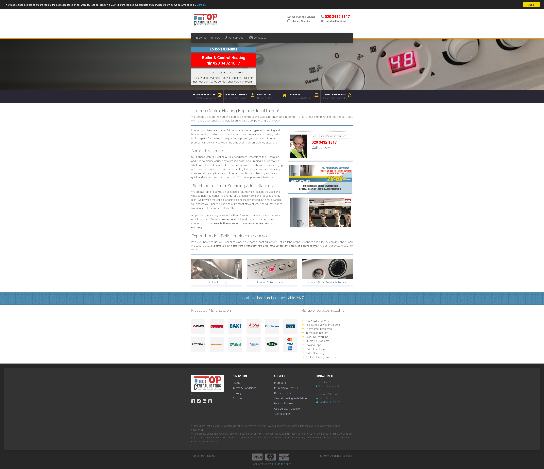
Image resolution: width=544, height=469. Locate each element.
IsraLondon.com (281, 463)
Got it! (531, 4)
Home (236, 382)
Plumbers (280, 382)
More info (202, 4)
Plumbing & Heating (286, 388)
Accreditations (282, 413)
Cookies (237, 398)
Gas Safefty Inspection (287, 408)
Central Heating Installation (290, 398)
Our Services (235, 37)
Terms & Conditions (244, 388)
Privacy (237, 393)
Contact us (259, 37)
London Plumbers (209, 37)
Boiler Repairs (282, 393)
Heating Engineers (285, 403)
